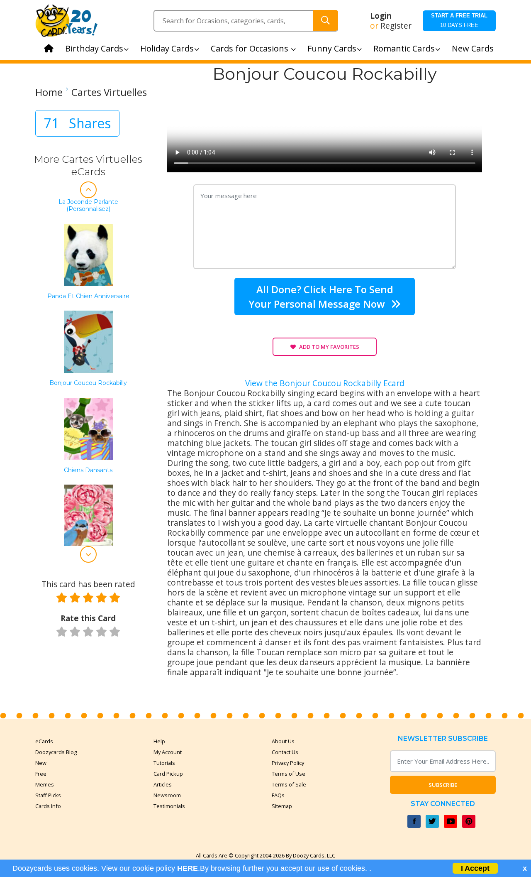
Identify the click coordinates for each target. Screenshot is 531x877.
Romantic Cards (404, 48)
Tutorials (164, 762)
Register (396, 26)
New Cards (473, 48)
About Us (283, 741)
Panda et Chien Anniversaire (88, 296)
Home (49, 92)
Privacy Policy (288, 762)
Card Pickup (168, 773)
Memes (44, 784)
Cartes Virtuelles (109, 92)
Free (40, 773)
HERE (187, 868)
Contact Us (285, 752)
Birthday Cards (94, 48)
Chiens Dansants (88, 470)
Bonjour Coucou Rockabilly (88, 383)
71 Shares (77, 123)
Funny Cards (331, 48)
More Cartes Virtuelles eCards (88, 165)
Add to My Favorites (329, 346)
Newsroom (167, 795)
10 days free (459, 20)
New (40, 762)
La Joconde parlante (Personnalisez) (88, 205)
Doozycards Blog (56, 752)
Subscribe (443, 785)
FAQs (278, 795)
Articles (162, 784)
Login (381, 16)
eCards (44, 741)
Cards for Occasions (250, 48)
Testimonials (169, 806)
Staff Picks (48, 795)
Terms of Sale (289, 784)
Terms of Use (288, 773)
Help (159, 741)
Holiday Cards (167, 48)
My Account (167, 752)
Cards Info (48, 806)
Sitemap (282, 806)
